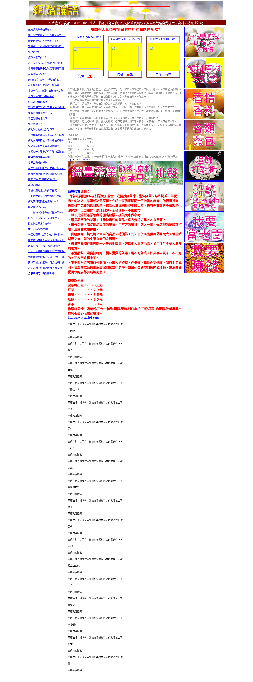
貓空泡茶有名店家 (37, 118)
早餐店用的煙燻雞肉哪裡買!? (43, 190)
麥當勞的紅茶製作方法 (40, 113)
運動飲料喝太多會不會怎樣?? (43, 146)
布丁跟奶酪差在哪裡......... (41, 229)
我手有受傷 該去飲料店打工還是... (46, 63)
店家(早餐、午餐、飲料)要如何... (45, 246)
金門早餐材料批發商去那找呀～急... (47, 168)
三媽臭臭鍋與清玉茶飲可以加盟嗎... (47, 135)
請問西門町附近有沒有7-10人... (44, 201)
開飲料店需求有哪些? (39, 223)
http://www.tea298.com (79, 159)
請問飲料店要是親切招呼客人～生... (47, 240)
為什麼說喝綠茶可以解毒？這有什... (47, 35)
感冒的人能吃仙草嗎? (39, 29)
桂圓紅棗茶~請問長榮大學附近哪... (46, 234)
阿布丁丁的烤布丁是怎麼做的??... (45, 218)
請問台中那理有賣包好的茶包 (43, 41)
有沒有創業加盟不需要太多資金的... (47, 107)
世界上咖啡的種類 (37, 162)
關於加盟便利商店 (37, 207)
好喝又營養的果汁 (37, 102)
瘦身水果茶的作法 (37, 57)
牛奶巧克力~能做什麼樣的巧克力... (46, 90)
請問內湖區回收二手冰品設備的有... (47, 140)
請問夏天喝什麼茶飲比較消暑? (44, 85)
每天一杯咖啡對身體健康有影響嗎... (47, 251)
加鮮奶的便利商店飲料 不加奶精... (46, 268)
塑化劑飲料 (34, 52)
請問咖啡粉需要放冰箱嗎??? (42, 129)
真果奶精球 (34, 185)
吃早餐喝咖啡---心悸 (39, 157)
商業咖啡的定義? (37, 74)
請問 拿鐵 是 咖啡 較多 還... (42, 179)
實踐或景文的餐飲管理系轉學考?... (46, 46)
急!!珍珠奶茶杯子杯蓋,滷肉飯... (44, 79)
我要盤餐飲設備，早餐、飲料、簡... (47, 257)
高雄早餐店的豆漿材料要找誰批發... (47, 262)
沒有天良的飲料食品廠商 (41, 96)
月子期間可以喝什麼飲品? (41, 273)
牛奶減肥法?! (35, 124)
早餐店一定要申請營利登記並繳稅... (47, 151)
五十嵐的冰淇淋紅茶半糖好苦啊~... (46, 212)
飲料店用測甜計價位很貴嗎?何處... (46, 174)
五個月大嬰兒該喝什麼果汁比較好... (47, 196)
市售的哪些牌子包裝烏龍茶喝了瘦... (47, 68)
